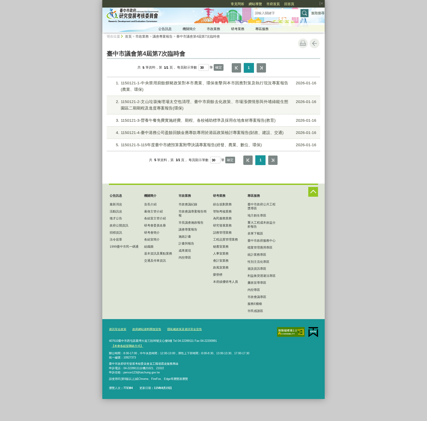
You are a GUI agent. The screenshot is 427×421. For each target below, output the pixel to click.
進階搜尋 (317, 13)
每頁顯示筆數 (187, 67)
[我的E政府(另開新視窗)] (313, 332)
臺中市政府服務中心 (262, 240)
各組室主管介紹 (155, 218)
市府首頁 (273, 4)
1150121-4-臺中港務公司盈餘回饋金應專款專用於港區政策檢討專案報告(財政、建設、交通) (216, 132)
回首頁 (289, 4)
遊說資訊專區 (257, 268)
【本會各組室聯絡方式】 (127, 346)
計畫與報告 (186, 243)
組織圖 (148, 246)
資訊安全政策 (117, 329)
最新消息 (116, 204)
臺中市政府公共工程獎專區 (262, 206)
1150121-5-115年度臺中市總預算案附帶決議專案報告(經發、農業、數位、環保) (216, 145)
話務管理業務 (222, 232)
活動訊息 (116, 211)
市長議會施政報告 (191, 222)
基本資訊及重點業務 (158, 253)
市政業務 (213, 29)
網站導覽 (255, 4)
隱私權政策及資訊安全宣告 (184, 329)
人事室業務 (221, 253)
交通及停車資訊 (155, 260)
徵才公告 (116, 218)
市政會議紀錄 (188, 204)
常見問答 (237, 4)
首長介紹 (150, 204)
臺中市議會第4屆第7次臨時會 (198, 36)
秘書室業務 (221, 246)
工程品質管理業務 (225, 239)
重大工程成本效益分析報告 (262, 224)
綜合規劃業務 (222, 204)
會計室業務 (221, 260)
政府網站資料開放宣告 (146, 329)
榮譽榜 (217, 274)
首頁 (128, 36)
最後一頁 (261, 68)
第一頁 (236, 68)
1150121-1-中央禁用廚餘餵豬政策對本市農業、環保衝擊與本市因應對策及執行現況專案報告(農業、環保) (216, 86)
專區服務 (262, 29)
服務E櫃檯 (255, 304)
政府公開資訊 (119, 225)
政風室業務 (221, 267)
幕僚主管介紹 (153, 211)
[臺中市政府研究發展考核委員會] (172, 16)
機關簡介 (189, 29)
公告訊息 (165, 29)
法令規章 (116, 239)
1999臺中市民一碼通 (124, 246)
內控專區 (185, 257)
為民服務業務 (222, 218)
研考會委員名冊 (155, 225)
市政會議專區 (257, 297)
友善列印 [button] (303, 43)
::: (100, 2)
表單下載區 (255, 233)
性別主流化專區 (258, 261)
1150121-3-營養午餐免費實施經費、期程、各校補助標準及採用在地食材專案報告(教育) (216, 120)
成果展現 (185, 250)
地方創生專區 (257, 215)
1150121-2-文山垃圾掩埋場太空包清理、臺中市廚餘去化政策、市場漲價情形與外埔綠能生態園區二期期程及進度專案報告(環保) (216, 104)
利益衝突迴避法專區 (262, 275)
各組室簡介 (152, 239)
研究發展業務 (222, 225)
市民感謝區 (255, 311)
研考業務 (237, 29)
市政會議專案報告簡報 (193, 213)
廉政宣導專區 (257, 282)
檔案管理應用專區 (260, 247)
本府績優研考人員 (225, 281)
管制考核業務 (222, 211)
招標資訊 (116, 232)
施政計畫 (185, 236)
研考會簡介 (152, 232)
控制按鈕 (313, 192)
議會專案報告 (163, 36)
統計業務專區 (257, 254)
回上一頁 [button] (314, 43)
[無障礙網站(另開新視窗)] (291, 332)
